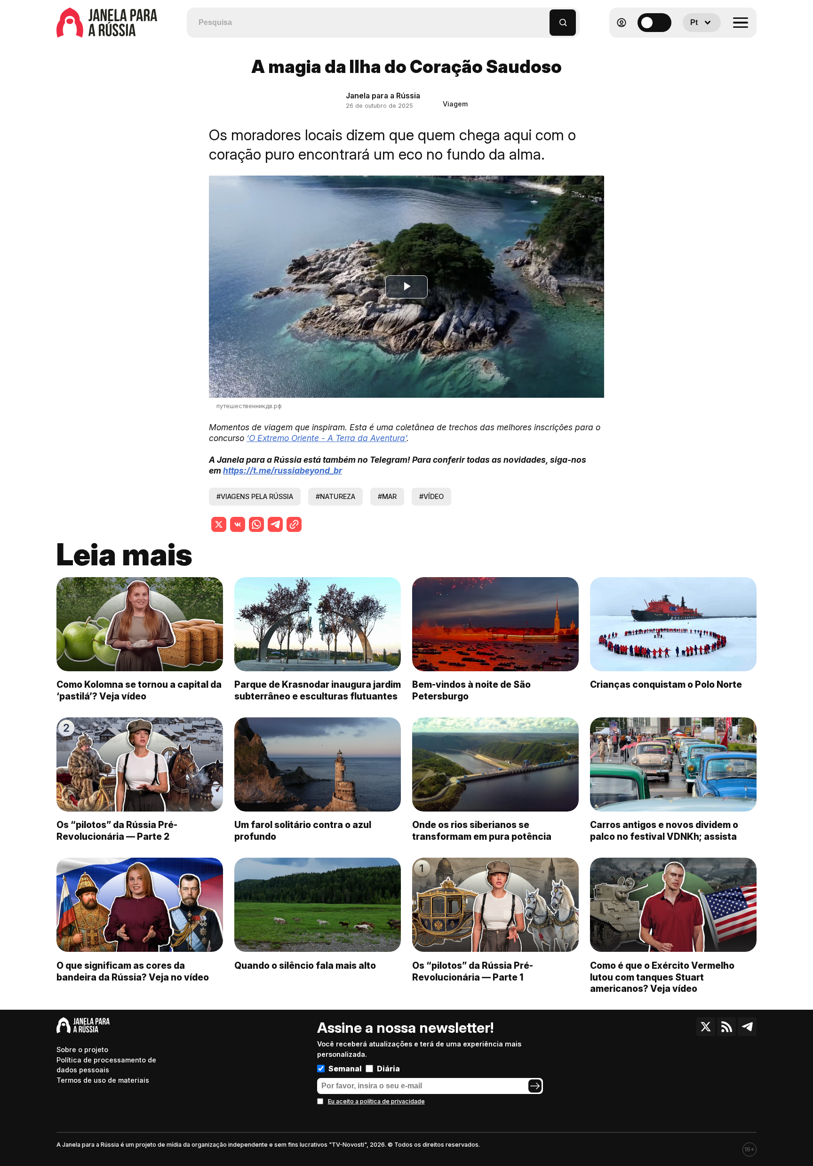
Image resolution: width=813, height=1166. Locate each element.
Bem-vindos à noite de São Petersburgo (471, 690)
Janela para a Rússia (383, 95)
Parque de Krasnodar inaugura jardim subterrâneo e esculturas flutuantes (317, 690)
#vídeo (431, 496)
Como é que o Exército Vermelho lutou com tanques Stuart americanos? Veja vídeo (662, 977)
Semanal (345, 1068)
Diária (388, 1068)
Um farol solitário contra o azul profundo (302, 830)
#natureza (335, 496)
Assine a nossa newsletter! (405, 1027)
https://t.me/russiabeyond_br (282, 470)
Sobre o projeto (82, 1049)
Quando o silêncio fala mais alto (305, 965)
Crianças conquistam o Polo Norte (666, 684)
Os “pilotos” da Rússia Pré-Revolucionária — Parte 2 (116, 830)
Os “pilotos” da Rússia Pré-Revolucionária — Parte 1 (472, 971)
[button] (543, 18)
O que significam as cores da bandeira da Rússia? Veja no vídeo (132, 971)
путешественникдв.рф (249, 406)
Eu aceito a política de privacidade (376, 1101)
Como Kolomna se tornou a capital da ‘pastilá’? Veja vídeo (139, 690)
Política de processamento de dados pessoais (106, 1065)
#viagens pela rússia (254, 496)
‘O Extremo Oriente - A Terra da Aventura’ (326, 438)
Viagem (455, 104)
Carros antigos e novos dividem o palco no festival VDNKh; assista (664, 830)
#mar (387, 496)
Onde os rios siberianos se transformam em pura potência (481, 830)
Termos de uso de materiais (102, 1080)
